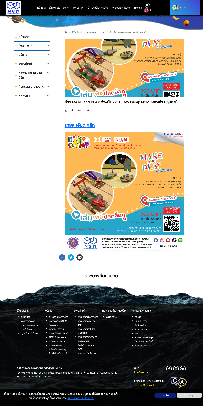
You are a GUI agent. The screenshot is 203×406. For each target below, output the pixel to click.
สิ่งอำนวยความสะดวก (58, 333)
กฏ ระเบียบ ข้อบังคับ (29, 333)
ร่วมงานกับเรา (141, 345)
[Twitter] (71, 257)
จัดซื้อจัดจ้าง (140, 325)
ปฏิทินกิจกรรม (77, 32)
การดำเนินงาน (27, 329)
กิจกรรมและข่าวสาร (120, 8)
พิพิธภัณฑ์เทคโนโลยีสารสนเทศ (86, 331)
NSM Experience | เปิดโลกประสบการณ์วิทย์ (145, 339)
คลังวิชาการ (111, 317)
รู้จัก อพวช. (54, 8)
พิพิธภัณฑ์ (78, 8)
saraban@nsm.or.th (144, 385)
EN (151, 10)
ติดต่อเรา (137, 8)
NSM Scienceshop (58, 337)
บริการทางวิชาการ (57, 341)
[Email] (79, 257)
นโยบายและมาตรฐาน (30, 325)
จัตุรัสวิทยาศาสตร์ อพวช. (86, 347)
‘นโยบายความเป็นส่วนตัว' (81, 398)
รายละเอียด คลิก (80, 125)
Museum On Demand (88, 353)
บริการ (66, 8)
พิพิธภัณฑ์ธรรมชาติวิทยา (87, 323)
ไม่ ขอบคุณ (189, 395)
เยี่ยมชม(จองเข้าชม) (57, 329)
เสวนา (137, 333)
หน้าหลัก (41, 8)
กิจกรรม (138, 317)
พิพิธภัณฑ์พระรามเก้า (87, 337)
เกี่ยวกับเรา (25, 317)
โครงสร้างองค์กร (28, 321)
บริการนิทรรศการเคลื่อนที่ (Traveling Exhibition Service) (58, 349)
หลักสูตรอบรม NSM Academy (58, 323)
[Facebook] (62, 257)
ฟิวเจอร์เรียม (83, 341)
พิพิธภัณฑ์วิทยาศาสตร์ (88, 317)
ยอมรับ (165, 395)
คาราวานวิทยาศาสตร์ (58, 317)
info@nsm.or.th (142, 372)
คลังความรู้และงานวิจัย (97, 8)
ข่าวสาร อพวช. (141, 329)
